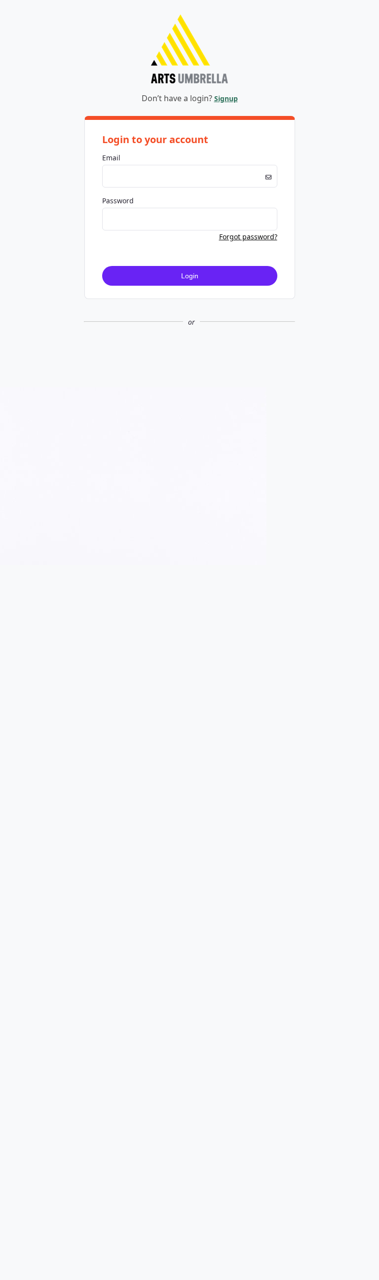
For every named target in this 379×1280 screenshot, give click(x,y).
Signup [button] (226, 98)
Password (118, 200)
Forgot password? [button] (248, 236)
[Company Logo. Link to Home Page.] (189, 81)
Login (189, 276)
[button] (189, 354)
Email (111, 157)
